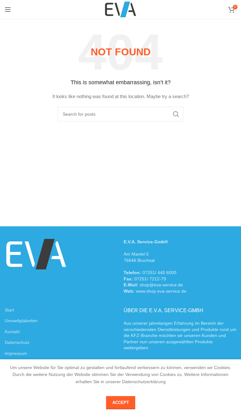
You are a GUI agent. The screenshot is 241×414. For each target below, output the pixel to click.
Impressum (16, 353)
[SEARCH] (176, 114)
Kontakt (12, 331)
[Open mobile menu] (8, 9)
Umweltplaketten (21, 320)
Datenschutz (17, 342)
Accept (120, 402)
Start (9, 309)
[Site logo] (120, 9)
